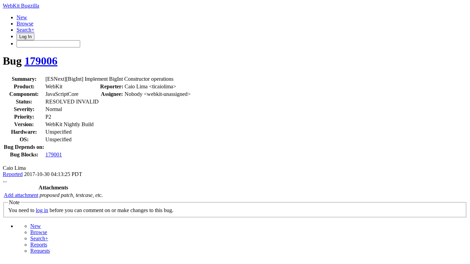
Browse (25, 23)
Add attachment (21, 195)
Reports (38, 245)
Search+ (25, 30)
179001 (53, 154)
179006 (40, 61)
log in (42, 210)
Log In (25, 36)
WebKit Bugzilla (21, 6)
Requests (40, 251)
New (22, 17)
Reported (13, 174)
